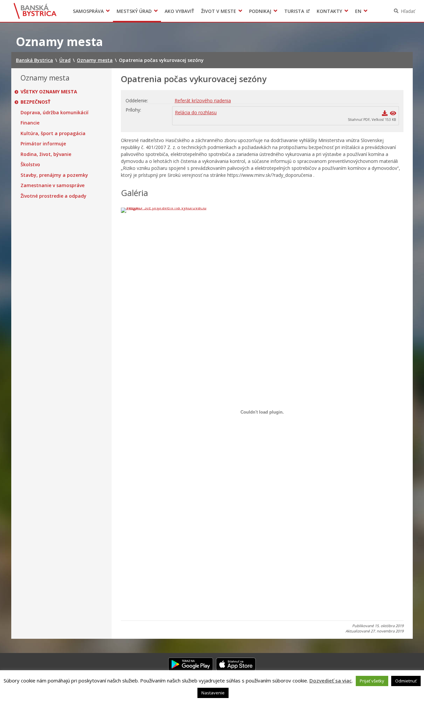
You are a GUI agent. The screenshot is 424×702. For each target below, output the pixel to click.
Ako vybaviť (179, 11)
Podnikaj (260, 11)
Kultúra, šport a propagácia (53, 133)
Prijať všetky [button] (372, 681)
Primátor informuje (43, 144)
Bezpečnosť (35, 102)
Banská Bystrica (35, 11)
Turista (294, 11)
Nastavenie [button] (213, 693)
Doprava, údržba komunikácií (54, 113)
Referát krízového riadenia (203, 100)
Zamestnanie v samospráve (52, 185)
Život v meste (218, 11)
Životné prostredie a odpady (53, 196)
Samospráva (88, 11)
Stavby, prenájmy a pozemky (54, 175)
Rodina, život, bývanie (46, 154)
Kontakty (329, 11)
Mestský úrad (134, 11)
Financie (30, 123)
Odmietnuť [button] (406, 681)
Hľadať (408, 11)
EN (358, 11)
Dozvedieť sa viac (330, 680)
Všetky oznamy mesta (49, 92)
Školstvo (30, 165)
